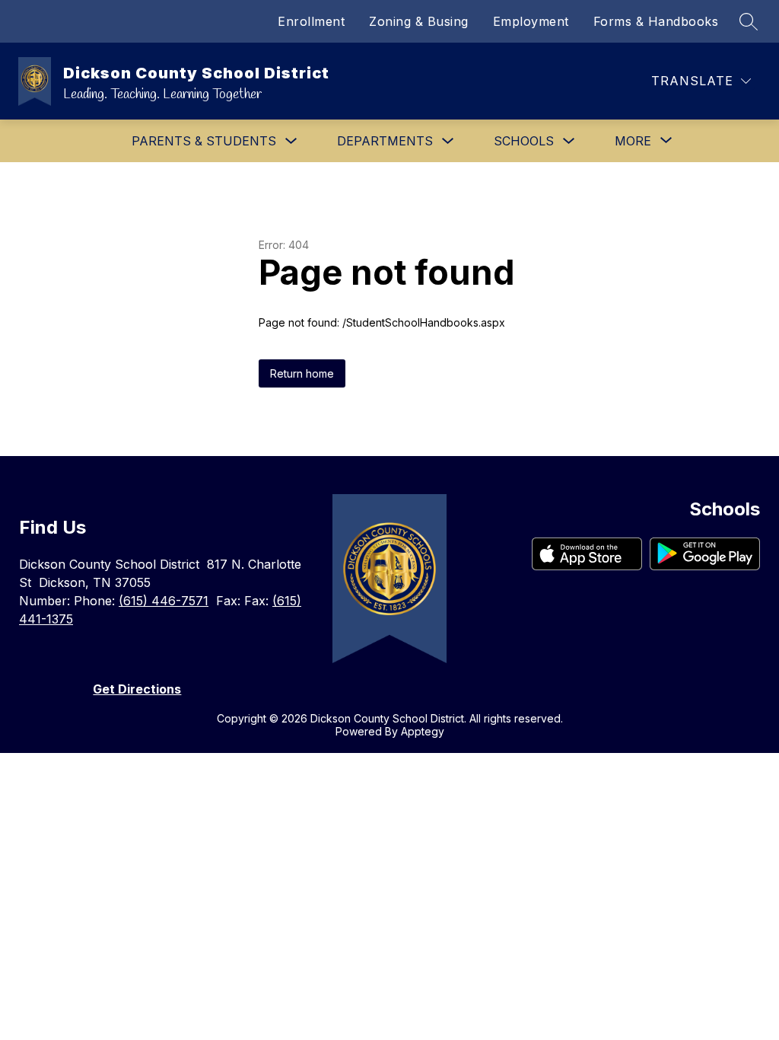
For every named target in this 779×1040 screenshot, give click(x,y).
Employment (531, 21)
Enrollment (311, 21)
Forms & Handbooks (656, 21)
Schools (524, 140)
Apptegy (422, 731)
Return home (302, 373)
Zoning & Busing (419, 21)
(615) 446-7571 (163, 600)
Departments (385, 140)
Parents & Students (204, 140)
